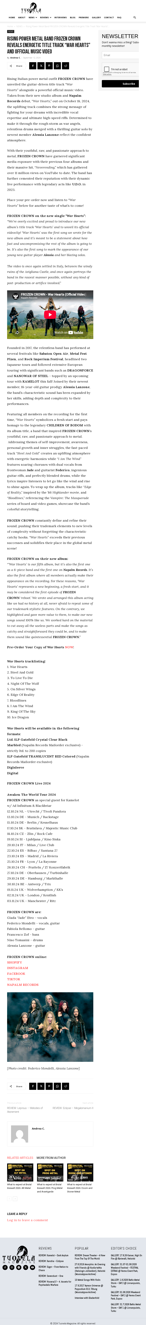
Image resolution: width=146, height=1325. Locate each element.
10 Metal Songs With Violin (87, 1279)
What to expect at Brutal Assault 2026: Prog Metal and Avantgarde (49, 1188)
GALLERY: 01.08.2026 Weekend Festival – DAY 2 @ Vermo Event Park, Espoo (126, 1295)
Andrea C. (15, 57)
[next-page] (15, 1199)
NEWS (32, 17)
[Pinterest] (49, 65)
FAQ (119, 17)
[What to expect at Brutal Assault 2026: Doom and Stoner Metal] (80, 1172)
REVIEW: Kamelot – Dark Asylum (53, 1255)
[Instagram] (12, 1267)
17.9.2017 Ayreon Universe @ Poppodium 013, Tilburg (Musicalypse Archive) (89, 1289)
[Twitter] (41, 65)
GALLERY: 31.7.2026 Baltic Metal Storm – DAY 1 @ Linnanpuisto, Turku (126, 1307)
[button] (134, 17)
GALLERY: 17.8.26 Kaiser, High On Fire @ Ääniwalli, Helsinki (126, 1257)
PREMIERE (84, 17)
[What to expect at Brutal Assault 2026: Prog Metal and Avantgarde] (50, 1172)
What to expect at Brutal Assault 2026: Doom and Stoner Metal (79, 1188)
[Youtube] (32, 1267)
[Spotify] (18, 1267)
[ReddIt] (65, 65)
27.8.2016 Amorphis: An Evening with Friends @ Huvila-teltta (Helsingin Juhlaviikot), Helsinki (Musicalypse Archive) (90, 1269)
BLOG (72, 17)
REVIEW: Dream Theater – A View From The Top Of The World (90, 1257)
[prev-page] (9, 1199)
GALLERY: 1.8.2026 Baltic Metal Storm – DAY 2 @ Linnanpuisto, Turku (125, 1283)
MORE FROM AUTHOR (51, 1158)
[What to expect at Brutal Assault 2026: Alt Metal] (20, 1172)
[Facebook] (32, 65)
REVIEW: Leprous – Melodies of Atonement (25, 1109)
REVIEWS (44, 17)
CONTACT (109, 17)
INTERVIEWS (60, 17)
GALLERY (96, 17)
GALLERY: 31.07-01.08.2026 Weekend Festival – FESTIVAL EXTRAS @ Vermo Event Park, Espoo (125, 1269)
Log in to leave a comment (27, 1220)
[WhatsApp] (57, 65)
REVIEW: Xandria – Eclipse (51, 1261)
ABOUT (21, 17)
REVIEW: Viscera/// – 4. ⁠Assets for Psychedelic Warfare (55, 1283)
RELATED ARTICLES (20, 1158)
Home (12, 17)
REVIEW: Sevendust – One (51, 1275)
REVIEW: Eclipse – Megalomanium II (73, 1108)
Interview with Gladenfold (87, 1297)
